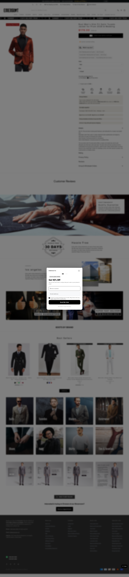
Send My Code (64, 302)
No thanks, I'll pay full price (64, 306)
